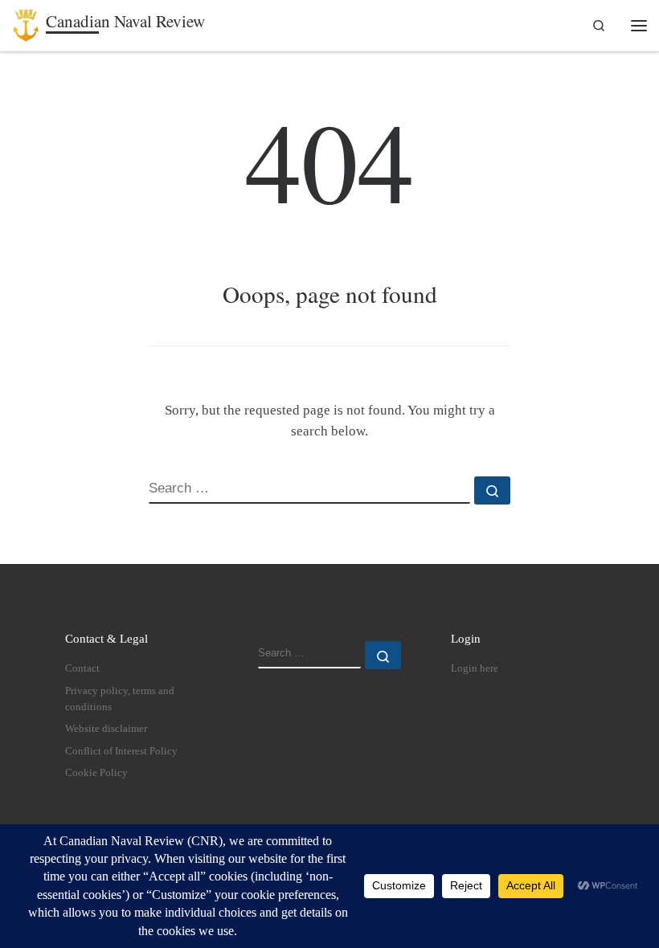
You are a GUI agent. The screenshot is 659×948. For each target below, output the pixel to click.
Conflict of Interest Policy (121, 751)
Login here (474, 668)
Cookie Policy (96, 772)
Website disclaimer (106, 728)
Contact (82, 668)
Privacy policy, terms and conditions (119, 699)
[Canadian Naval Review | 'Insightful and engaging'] (26, 22)
